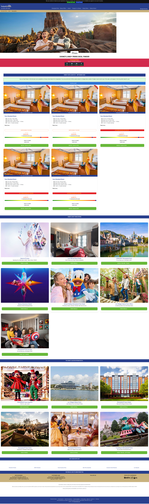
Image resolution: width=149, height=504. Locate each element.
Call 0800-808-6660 (5, 8)
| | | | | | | (74, 500)
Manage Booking (143, 8)
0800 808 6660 (13, 477)
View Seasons (24, 407)
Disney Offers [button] (63, 8)
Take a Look (24, 263)
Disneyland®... (14, 11)
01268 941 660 (50, 477)
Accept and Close (71, 2)
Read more (7, 125)
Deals (9, 11)
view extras (74, 452)
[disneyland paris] (6, 5)
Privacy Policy (79, 2)
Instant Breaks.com (77, 501)
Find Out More (24, 354)
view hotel (73, 407)
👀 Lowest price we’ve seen (26, 135)
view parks (24, 452)
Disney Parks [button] (85, 8)
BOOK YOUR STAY (26, 145)
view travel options (123, 452)
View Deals (73, 263)
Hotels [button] (69, 8)
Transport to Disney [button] (76, 8)
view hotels (123, 407)
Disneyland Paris (55, 8)
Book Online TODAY (124, 263)
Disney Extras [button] (93, 8)
